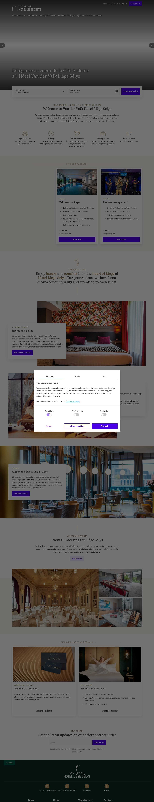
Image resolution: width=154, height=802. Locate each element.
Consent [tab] (50, 376)
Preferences (77, 411)
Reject (49, 426)
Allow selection (77, 426)
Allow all (104, 426)
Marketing (104, 411)
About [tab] (104, 376)
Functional (49, 411)
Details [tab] (77, 376)
